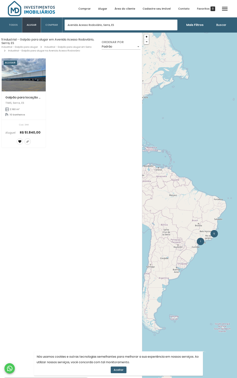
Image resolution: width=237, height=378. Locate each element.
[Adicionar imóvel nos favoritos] (20, 141)
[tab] (13, 25)
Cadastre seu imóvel (157, 9)
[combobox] (121, 25)
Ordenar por (113, 42)
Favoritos (205, 9)
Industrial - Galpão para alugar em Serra (67, 46)
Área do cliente (125, 9)
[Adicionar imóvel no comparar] (27, 141)
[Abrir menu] (225, 9)
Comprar (84, 9)
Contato (184, 9)
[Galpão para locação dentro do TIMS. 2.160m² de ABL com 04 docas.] (24, 74)
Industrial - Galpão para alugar (19, 46)
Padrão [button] (107, 46)
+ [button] (147, 36)
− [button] (147, 41)
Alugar (102, 9)
